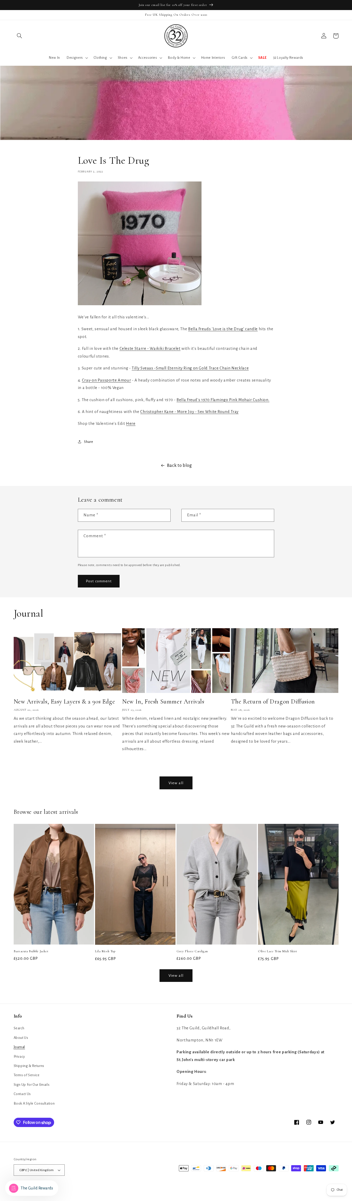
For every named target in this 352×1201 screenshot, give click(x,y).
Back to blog (179, 465)
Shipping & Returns (29, 1066)
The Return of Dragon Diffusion (273, 701)
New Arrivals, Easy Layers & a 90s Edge (64, 701)
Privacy (19, 1056)
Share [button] (88, 442)
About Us (21, 1038)
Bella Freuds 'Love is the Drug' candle (223, 329)
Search (19, 1028)
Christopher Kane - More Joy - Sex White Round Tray (189, 412)
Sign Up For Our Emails (32, 1085)
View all (176, 783)
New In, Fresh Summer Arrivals (163, 701)
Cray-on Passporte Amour (106, 380)
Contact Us (22, 1094)
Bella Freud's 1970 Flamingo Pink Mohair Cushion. (223, 400)
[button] (20, 36)
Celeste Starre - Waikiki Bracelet (150, 348)
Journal (19, 1047)
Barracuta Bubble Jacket (31, 951)
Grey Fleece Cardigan (192, 951)
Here (131, 423)
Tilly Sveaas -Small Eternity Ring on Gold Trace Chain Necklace (190, 368)
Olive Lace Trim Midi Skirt (277, 951)
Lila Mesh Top (105, 951)
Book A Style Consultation (34, 1103)
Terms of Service (27, 1075)
